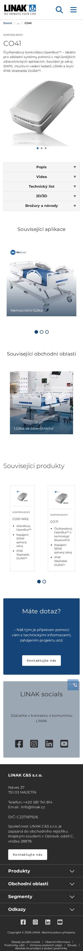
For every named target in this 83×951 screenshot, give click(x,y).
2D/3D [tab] (41, 196)
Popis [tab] (41, 167)
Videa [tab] (41, 177)
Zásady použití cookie (25, 942)
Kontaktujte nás (41, 661)
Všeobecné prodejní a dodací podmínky (41, 948)
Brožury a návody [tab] (41, 206)
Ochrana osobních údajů (46, 945)
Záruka (72, 945)
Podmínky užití (14, 945)
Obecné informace (57, 942)
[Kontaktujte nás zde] (73, 684)
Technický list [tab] (41, 186)
